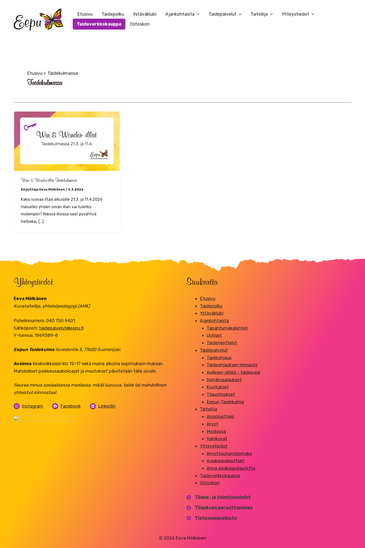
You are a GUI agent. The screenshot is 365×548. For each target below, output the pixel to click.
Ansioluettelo (220, 416)
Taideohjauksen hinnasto (232, 365)
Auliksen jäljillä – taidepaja (233, 372)
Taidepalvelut (222, 14)
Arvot (212, 424)
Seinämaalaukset (224, 380)
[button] (197, 14)
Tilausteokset (221, 394)
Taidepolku (113, 14)
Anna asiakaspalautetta (231, 468)
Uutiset (214, 335)
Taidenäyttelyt (222, 343)
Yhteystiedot (295, 14)
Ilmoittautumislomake (229, 453)
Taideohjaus (219, 357)
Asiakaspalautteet (225, 461)
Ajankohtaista (179, 14)
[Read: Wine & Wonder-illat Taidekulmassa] (67, 141)
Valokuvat (217, 438)
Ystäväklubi (144, 14)
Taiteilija (259, 14)
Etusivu (85, 14)
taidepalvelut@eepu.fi (61, 328)
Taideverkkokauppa (99, 24)
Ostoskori (139, 24)
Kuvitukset (218, 387)
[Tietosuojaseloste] (211, 518)
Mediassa (216, 431)
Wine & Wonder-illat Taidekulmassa (50, 180)
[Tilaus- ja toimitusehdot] (218, 497)
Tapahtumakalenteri (227, 328)
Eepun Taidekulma (225, 402)
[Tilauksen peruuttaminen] (219, 507)
